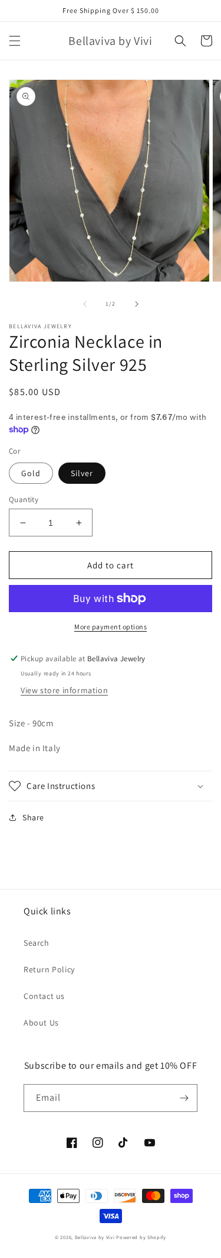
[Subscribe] (184, 1098)
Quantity (23, 499)
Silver (82, 473)
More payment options (110, 626)
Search (37, 942)
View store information (64, 690)
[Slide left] (85, 304)
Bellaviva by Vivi (95, 1237)
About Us (41, 1022)
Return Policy (49, 969)
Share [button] (33, 817)
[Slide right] (137, 304)
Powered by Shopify (141, 1237)
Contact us (44, 996)
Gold (31, 473)
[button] (15, 41)
